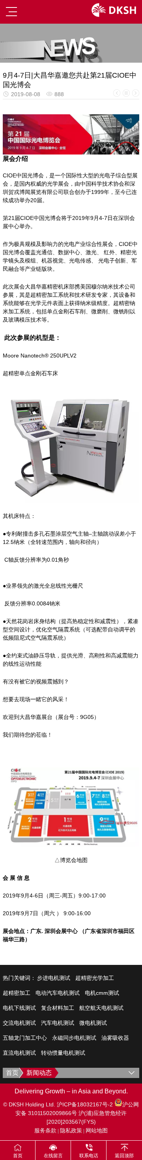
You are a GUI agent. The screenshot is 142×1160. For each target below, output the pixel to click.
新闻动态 (39, 1072)
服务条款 (45, 1130)
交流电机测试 (19, 1023)
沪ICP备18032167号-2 (85, 1104)
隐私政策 (71, 1130)
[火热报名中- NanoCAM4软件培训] (116, 93)
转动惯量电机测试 (63, 1053)
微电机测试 (93, 1023)
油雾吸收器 (115, 1038)
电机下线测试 (19, 1008)
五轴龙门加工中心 (25, 1038)
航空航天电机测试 (101, 1008)
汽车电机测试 (57, 1023)
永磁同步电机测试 (74, 1038)
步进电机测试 (53, 978)
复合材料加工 (57, 1008)
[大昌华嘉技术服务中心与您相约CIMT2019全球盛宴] (135, 93)
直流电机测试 (19, 1053)
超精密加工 (16, 993)
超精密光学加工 (94, 978)
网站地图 (97, 1130)
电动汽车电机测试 (58, 993)
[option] (71, 43)
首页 (12, 1072)
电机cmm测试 (102, 993)
